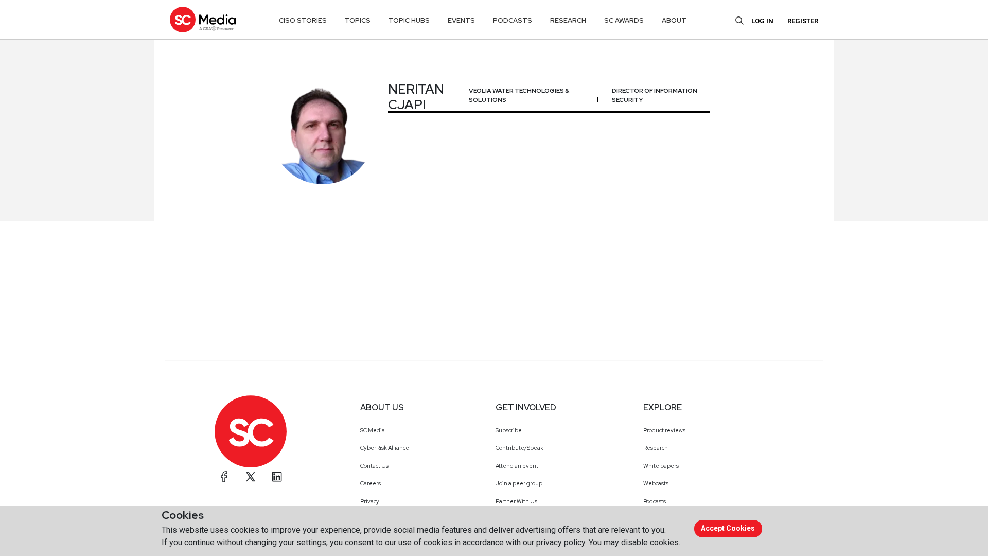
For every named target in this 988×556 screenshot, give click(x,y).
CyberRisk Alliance (384, 447)
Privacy (369, 501)
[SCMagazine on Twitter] (250, 477)
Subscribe (509, 430)
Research (655, 447)
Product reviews (664, 430)
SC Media (372, 430)
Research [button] (568, 20)
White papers (661, 466)
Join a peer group (519, 483)
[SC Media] (203, 19)
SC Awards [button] (624, 20)
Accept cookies (728, 528)
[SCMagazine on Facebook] (224, 477)
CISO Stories (303, 20)
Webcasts (655, 483)
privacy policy (560, 542)
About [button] (674, 20)
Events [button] (461, 20)
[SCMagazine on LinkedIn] (277, 477)
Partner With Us (516, 501)
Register (802, 21)
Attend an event (517, 466)
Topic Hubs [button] (409, 20)
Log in (762, 21)
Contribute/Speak (519, 447)
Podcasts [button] (512, 20)
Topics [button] (357, 20)
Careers (370, 483)
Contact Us (374, 466)
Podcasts (654, 501)
